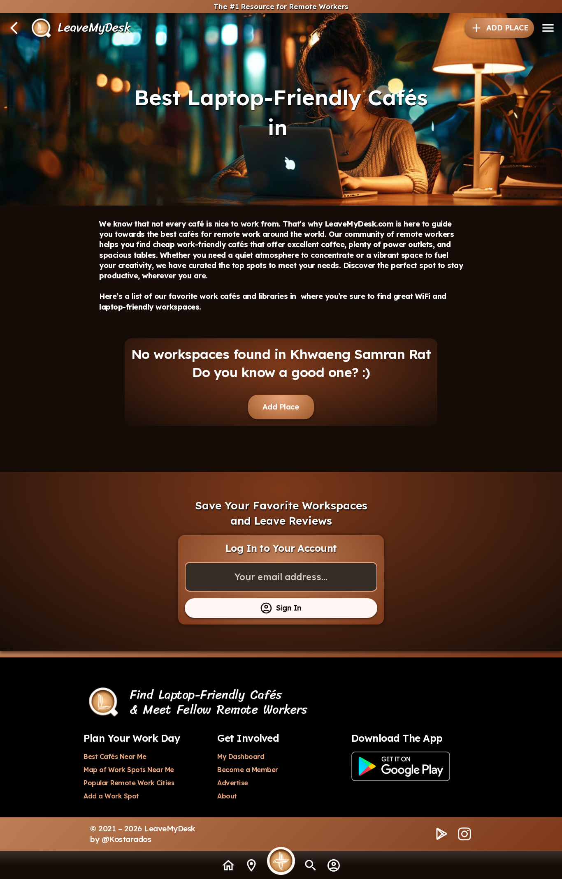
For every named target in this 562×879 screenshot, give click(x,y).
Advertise (232, 783)
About (227, 796)
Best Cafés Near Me (115, 756)
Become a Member (247, 770)
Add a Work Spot (111, 796)
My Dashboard (240, 756)
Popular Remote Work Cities (129, 783)
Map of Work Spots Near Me (129, 770)
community (364, 234)
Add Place (280, 407)
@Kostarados (126, 839)
